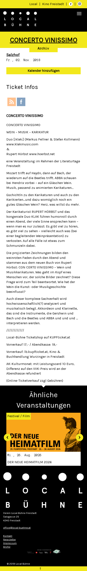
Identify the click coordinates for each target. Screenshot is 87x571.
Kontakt (7, 536)
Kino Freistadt (53, 4)
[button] (6, 436)
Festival (13, 416)
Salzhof (13, 54)
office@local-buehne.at (17, 527)
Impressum (10, 543)
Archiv (43, 48)
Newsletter (9, 539)
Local (33, 4)
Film (26, 416)
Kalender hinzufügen (44, 71)
